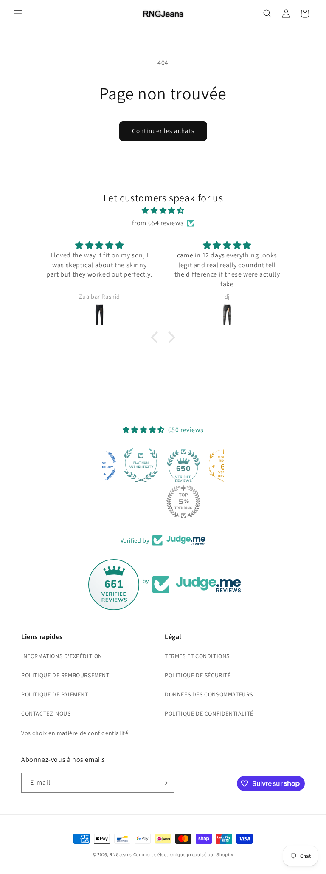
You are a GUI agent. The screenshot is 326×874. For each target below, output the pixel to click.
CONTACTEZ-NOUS (45, 713)
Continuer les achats (163, 131)
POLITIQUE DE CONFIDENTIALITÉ (209, 713)
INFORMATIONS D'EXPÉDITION (61, 656)
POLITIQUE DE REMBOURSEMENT (65, 675)
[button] (17, 13)
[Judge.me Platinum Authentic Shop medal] (141, 465)
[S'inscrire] (164, 783)
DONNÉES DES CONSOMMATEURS (209, 694)
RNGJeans (121, 854)
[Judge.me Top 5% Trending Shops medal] (183, 502)
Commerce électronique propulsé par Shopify (183, 854)
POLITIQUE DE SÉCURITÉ (198, 675)
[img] (162, 210)
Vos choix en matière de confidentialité (74, 733)
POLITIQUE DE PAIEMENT (54, 694)
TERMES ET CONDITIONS (197, 656)
